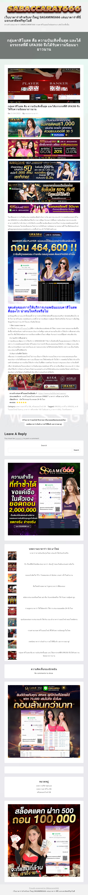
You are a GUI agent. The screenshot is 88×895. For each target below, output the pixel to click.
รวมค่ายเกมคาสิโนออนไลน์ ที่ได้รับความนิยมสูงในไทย (49, 630)
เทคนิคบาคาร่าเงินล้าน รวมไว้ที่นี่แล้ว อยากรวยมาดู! (44, 424)
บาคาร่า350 (56, 409)
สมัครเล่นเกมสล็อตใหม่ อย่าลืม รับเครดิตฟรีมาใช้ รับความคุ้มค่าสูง (49, 597)
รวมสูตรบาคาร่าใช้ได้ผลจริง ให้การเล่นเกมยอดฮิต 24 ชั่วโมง (49, 608)
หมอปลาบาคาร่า (31, 113)
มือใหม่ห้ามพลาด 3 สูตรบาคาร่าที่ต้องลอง (49, 586)
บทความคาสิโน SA (23, 406)
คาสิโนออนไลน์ (24, 328)
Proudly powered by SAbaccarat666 (44, 888)
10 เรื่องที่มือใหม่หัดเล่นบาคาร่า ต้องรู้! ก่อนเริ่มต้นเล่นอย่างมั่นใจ (49, 564)
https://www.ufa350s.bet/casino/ (52, 393)
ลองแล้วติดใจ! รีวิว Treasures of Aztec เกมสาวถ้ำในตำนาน (49, 575)
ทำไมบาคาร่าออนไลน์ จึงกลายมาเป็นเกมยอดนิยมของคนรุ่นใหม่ (44, 420)
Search (44, 445)
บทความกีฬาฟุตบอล (44, 786)
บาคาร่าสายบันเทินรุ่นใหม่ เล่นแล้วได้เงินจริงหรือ (49, 553)
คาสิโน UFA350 (68, 406)
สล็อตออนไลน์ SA (39, 406)
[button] (44, 30)
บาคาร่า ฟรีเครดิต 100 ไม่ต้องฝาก (37, 409)
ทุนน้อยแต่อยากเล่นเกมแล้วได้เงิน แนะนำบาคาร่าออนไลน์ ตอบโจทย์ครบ (49, 619)
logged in (19, 438)
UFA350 (57, 406)
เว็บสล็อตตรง (67, 409)
